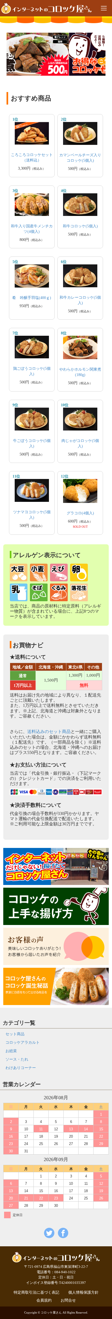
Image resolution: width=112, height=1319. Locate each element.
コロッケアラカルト (22, 1042)
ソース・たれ (16, 1059)
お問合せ (68, 1300)
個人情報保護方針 (83, 1292)
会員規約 (44, 1300)
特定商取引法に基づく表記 (36, 1292)
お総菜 (11, 1051)
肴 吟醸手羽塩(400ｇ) (31, 298)
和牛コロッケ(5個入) (80, 226)
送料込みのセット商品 (49, 731)
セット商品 (14, 1034)
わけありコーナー (20, 1068)
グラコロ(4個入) (80, 513)
